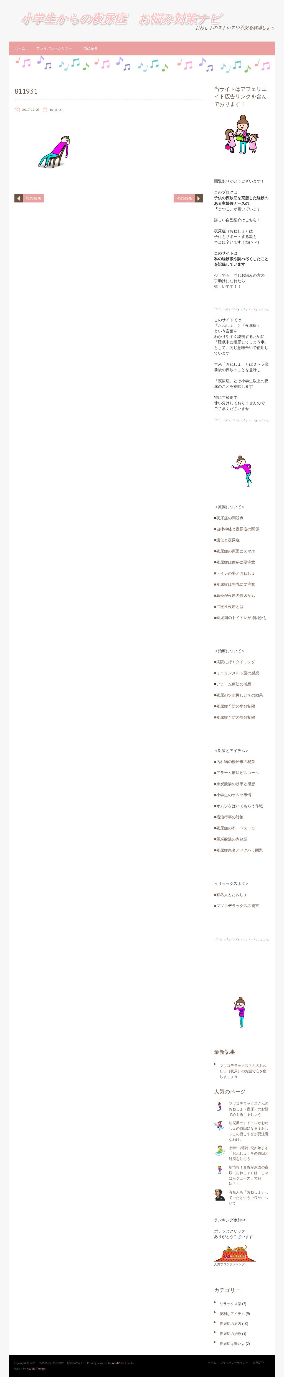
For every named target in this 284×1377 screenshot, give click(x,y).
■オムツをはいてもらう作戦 (238, 805)
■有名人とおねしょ (230, 894)
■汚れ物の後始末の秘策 (234, 761)
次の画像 (184, 198)
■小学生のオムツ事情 (232, 794)
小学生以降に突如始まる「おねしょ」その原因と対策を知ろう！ (248, 1153)
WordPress (118, 1363)
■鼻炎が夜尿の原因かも (234, 595)
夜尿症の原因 (230, 1323)
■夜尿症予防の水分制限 (234, 706)
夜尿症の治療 (230, 1333)
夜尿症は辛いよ (232, 1343)
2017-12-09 (31, 109)
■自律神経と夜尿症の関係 (236, 528)
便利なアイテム (232, 1313)
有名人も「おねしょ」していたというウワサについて (248, 1198)
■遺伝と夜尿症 (227, 540)
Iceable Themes (36, 1368)
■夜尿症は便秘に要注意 (234, 562)
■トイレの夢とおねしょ (234, 573)
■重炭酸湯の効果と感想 (234, 783)
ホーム (19, 48)
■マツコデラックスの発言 (236, 905)
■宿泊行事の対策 (229, 817)
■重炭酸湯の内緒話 (230, 839)
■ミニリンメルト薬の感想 (236, 672)
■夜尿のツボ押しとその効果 (238, 695)
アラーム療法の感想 (233, 684)
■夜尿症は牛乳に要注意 (234, 584)
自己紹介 (90, 48)
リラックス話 (230, 1303)
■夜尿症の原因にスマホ (234, 551)
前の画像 (33, 198)
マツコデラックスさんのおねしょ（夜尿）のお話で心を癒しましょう (243, 1071)
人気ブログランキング (229, 1264)
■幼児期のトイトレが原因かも (240, 617)
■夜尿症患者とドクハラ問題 (238, 850)
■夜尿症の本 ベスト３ (234, 828)
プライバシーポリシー (54, 48)
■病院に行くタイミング (234, 661)
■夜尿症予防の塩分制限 (234, 717)
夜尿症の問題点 (230, 517)
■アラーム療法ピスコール (236, 772)
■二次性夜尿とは (229, 606)
